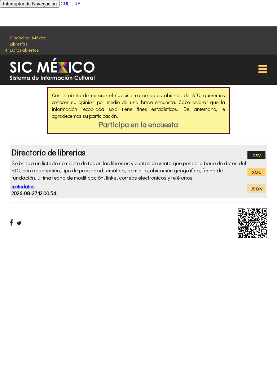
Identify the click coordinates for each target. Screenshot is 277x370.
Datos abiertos (24, 50)
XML (256, 172)
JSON (257, 188)
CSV (256, 155)
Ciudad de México (28, 37)
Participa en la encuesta (138, 124)
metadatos (23, 186)
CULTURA (70, 3)
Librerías (18, 43)
